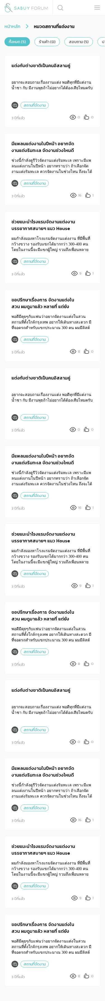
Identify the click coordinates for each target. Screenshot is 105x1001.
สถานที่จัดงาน (35, 105)
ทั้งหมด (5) (17, 42)
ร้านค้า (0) (47, 42)
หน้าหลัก (12, 26)
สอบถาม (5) (78, 42)
